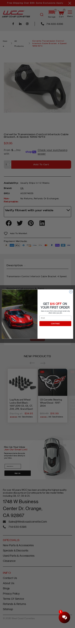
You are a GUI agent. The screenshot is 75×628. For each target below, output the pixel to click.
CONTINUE (55, 323)
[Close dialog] (70, 291)
